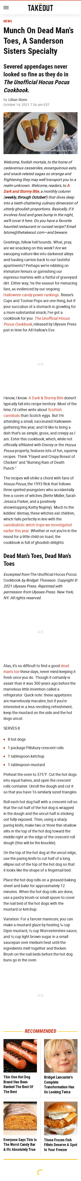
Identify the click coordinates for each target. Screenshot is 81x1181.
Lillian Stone (17, 100)
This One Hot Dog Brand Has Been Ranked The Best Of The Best (18, 1084)
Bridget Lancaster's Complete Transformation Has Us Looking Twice (59, 1084)
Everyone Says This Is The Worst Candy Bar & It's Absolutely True (20, 1144)
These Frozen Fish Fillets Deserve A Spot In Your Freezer (60, 1145)
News (7, 21)
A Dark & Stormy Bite (46, 398)
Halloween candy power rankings (31, 295)
